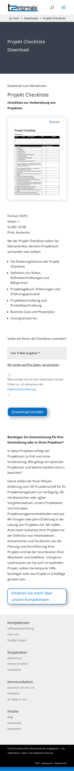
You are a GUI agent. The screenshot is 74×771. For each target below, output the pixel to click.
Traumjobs (14, 669)
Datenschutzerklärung (21, 389)
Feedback (13, 693)
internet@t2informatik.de (40, 753)
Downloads (14, 723)
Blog (10, 717)
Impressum (47, 763)
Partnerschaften (17, 664)
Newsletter (14, 729)
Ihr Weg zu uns (17, 699)
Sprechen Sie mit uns (21, 687)
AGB (37, 763)
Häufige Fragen (17, 640)
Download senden (27, 411)
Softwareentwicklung (20, 628)
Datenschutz (60, 763)
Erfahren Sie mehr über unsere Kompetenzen (32, 596)
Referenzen (14, 658)
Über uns (13, 634)
